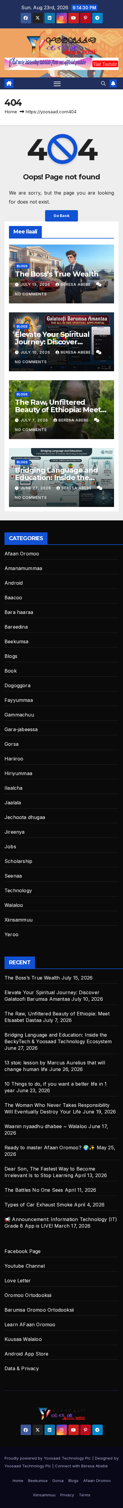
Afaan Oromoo (21, 554)
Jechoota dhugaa (24, 817)
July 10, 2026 (36, 352)
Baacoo (13, 598)
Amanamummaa (23, 568)
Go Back (61, 215)
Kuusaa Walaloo (23, 1339)
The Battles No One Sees (33, 1190)
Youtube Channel (24, 1266)
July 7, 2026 (35, 420)
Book (10, 671)
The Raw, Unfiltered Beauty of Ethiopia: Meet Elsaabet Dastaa (58, 409)
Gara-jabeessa (21, 729)
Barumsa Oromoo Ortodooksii (39, 1310)
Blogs (22, 266)
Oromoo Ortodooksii (28, 1295)
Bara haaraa (18, 612)
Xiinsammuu (18, 920)
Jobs (10, 847)
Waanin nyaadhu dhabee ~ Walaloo (45, 1126)
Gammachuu (19, 715)
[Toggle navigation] (57, 83)
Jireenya (14, 832)
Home (10, 111)
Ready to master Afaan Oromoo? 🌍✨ (49, 1148)
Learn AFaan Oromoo (30, 1324)
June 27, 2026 (36, 488)
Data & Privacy (21, 1368)
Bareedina (16, 627)
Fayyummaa (18, 700)
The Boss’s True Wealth (57, 274)
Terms (84, 1494)
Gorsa (11, 744)
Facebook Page (22, 1251)
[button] (103, 83)
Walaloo (13, 905)
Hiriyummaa (18, 773)
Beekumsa (16, 641)
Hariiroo (14, 759)
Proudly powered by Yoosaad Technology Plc (48, 1458)
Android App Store (26, 1354)
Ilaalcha (13, 788)
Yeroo (11, 934)
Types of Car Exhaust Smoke (38, 1205)
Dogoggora (17, 685)
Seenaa (13, 876)
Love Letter (17, 1281)
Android (13, 583)
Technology (18, 890)
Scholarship (18, 861)
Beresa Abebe (76, 284)
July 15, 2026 (36, 284)
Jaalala (12, 803)
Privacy (67, 1494)
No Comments (31, 294)
